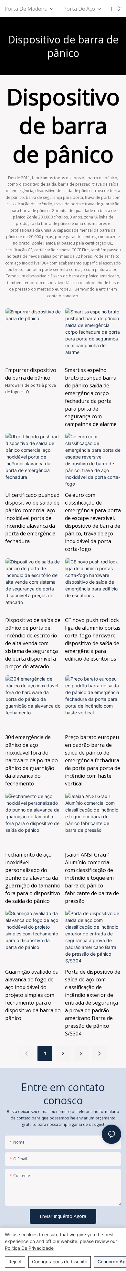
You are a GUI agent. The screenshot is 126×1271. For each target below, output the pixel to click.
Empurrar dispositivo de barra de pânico (30, 373)
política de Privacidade (29, 1248)
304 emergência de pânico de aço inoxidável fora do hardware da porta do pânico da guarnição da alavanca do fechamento (31, 760)
